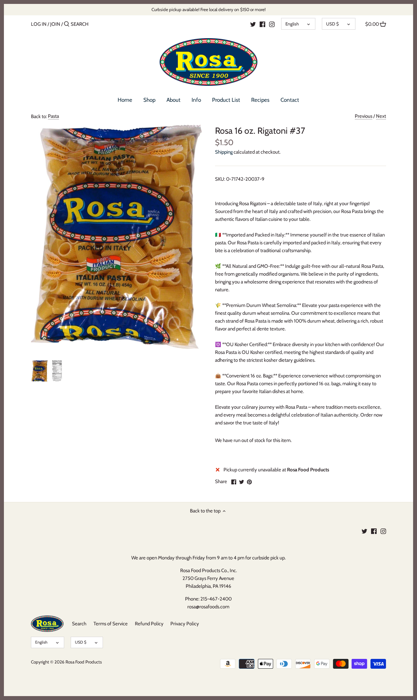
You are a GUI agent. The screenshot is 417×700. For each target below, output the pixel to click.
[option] (39, 371)
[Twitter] (253, 24)
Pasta (53, 116)
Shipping (224, 152)
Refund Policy (149, 624)
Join (55, 24)
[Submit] (66, 24)
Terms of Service (110, 624)
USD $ (332, 23)
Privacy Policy (184, 624)
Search (79, 624)
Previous (363, 116)
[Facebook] (262, 24)
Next (381, 116)
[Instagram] (272, 24)
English (292, 23)
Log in (39, 24)
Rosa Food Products (83, 661)
